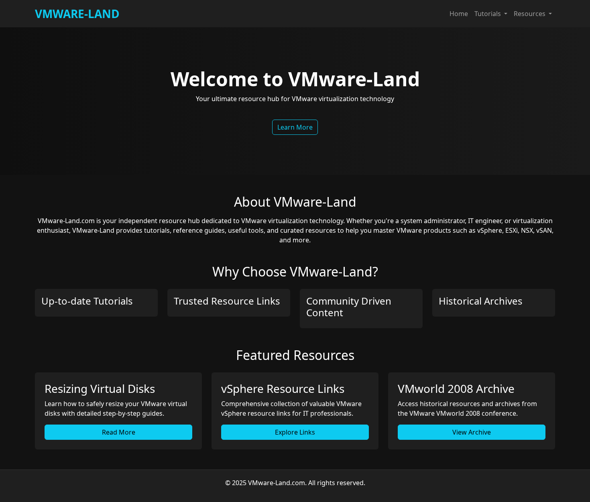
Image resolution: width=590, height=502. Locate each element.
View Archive (471, 432)
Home (459, 13)
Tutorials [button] (488, 13)
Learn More (295, 127)
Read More (118, 432)
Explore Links (295, 432)
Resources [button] (530, 13)
